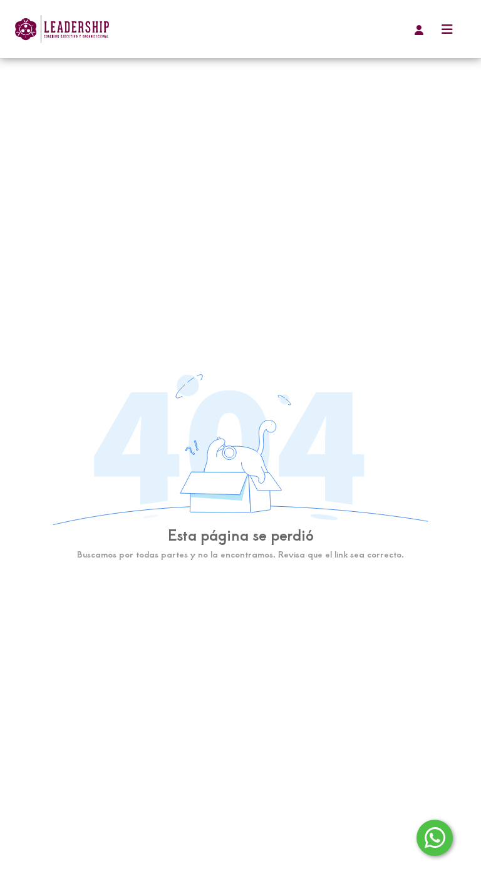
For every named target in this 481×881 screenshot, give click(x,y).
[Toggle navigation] (447, 29)
